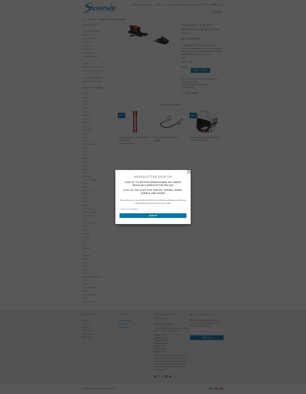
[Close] (189, 172)
